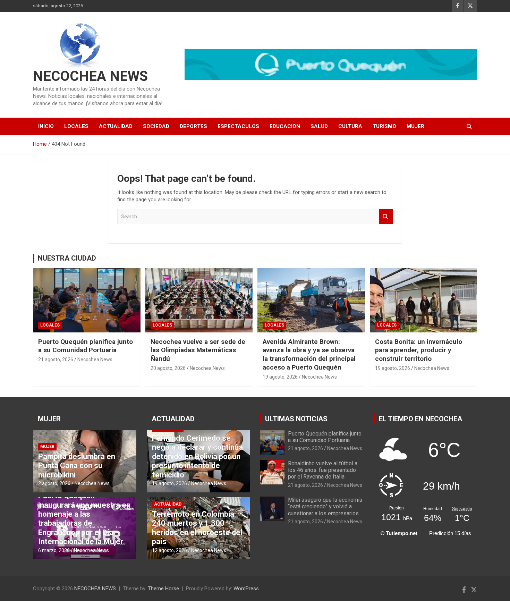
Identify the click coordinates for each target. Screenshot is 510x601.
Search (386, 217)
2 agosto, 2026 (54, 483)
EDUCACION (285, 126)
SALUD (319, 126)
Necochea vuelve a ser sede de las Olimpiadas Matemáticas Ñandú (198, 350)
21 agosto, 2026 (55, 359)
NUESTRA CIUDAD (67, 258)
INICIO (46, 126)
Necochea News (94, 359)
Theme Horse (163, 588)
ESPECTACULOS (238, 126)
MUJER (415, 126)
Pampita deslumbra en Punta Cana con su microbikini (76, 465)
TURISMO (384, 126)
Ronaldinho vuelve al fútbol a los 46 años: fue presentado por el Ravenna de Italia (322, 470)
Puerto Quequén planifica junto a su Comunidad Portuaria (85, 346)
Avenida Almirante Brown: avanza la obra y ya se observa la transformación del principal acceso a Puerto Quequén (309, 354)
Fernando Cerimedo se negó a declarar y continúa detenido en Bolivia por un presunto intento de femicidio (197, 456)
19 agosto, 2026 (280, 377)
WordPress (246, 588)
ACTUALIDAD (116, 126)
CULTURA (350, 126)
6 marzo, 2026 (54, 550)
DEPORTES (193, 126)
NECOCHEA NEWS (90, 76)
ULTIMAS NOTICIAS (296, 419)
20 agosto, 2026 (168, 368)
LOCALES (76, 126)
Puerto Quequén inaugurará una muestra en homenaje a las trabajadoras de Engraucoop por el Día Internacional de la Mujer (84, 518)
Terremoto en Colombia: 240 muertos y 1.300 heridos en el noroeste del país (197, 528)
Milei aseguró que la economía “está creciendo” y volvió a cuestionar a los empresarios (325, 506)
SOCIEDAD (156, 126)
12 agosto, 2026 (169, 550)
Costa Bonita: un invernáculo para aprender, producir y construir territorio (418, 350)
